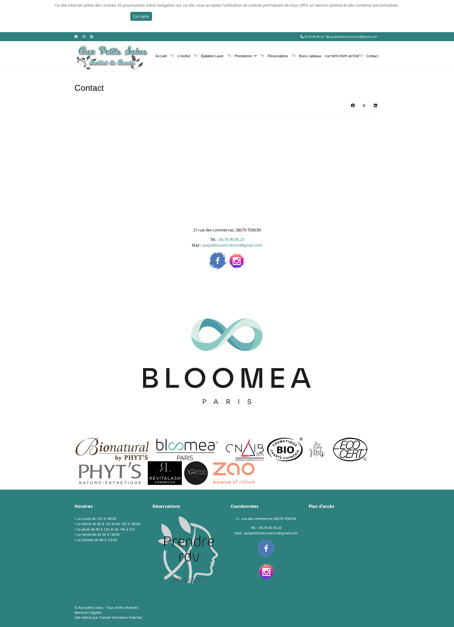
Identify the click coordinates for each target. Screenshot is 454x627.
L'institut (184, 56)
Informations (141, 25)
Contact (372, 56)
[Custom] (91, 36)
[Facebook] (76, 36)
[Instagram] (84, 36)
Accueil (161, 56)
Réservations (278, 56)
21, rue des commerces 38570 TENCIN (266, 518)
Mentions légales (88, 612)
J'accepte (141, 16)
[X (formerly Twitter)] (364, 105)
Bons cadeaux (310, 56)
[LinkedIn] (375, 105)
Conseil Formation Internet (120, 617)
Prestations (243, 56)
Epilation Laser (212, 56)
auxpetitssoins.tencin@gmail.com (353, 37)
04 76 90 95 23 (314, 37)
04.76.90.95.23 (231, 239)
